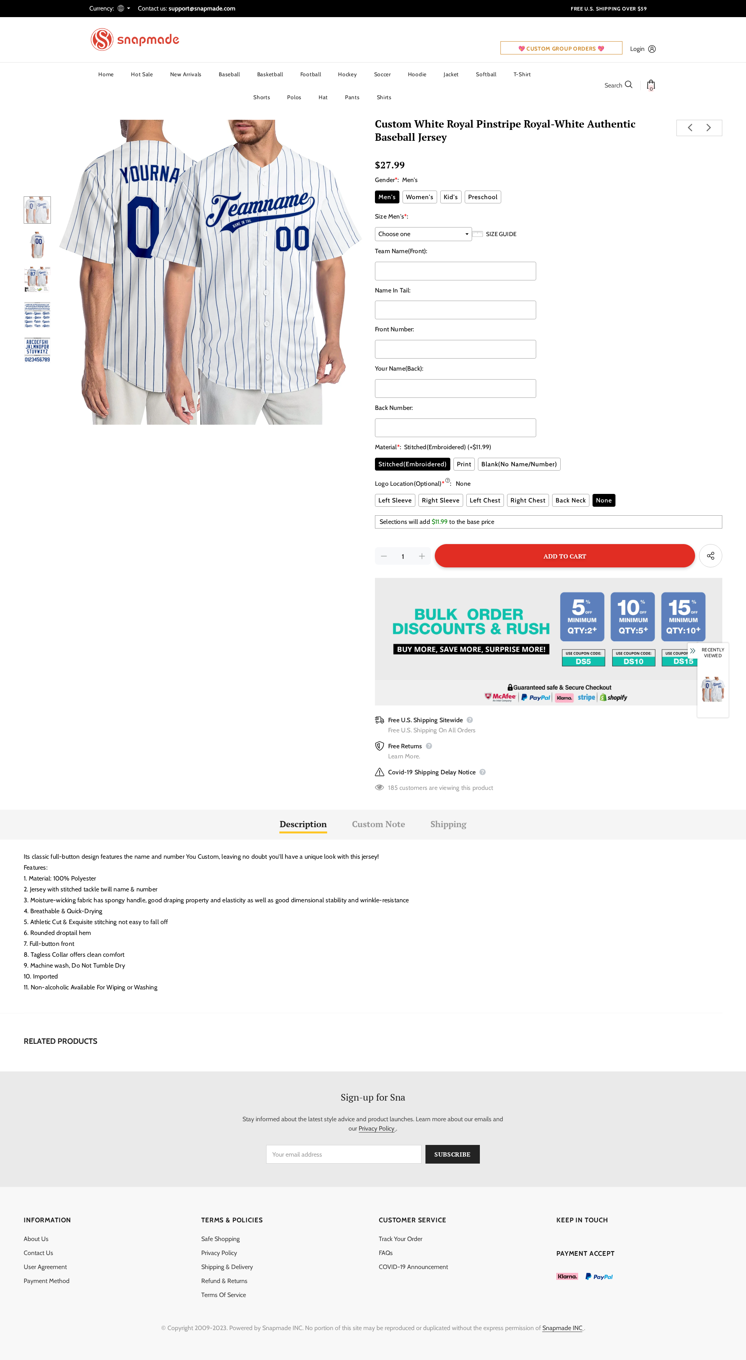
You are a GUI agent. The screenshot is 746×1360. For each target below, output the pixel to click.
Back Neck (571, 500)
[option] (211, 272)
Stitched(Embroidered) (412, 464)
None (604, 500)
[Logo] (139, 39)
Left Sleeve (395, 500)
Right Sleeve (441, 500)
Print (464, 464)
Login (637, 49)
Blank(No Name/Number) (519, 464)
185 (393, 787)
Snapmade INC (562, 1328)
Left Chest (485, 500)
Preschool (483, 197)
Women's (420, 197)
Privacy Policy (376, 1128)
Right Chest (528, 500)
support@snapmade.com (202, 8)
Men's (387, 197)
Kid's (451, 197)
